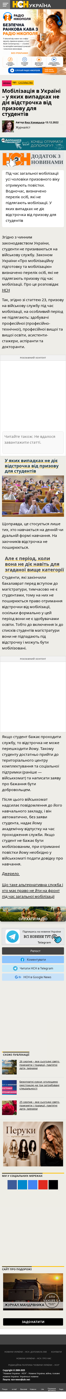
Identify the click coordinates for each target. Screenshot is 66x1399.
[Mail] (53, 1184)
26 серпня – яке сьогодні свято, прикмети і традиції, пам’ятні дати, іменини (39, 1065)
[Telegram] (22, 1184)
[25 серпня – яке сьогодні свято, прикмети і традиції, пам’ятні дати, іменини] (9, 1107)
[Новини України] (31, 4)
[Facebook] (12, 1184)
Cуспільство (25, 82)
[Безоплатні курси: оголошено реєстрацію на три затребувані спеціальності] (9, 1087)
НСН (6, 290)
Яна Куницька (34, 122)
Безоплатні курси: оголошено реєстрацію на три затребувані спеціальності (39, 1085)
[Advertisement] (33, 396)
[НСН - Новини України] (33, 936)
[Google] (32, 1184)
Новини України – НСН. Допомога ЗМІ (25, 1351)
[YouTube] (43, 1184)
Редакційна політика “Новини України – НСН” (33, 1365)
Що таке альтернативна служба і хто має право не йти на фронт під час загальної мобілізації (32, 890)
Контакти (56, 1351)
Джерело (11, 873)
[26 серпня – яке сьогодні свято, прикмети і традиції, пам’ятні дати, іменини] (9, 1067)
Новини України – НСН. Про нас (33, 1358)
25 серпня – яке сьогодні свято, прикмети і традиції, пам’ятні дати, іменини (39, 1105)
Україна (7, 83)
